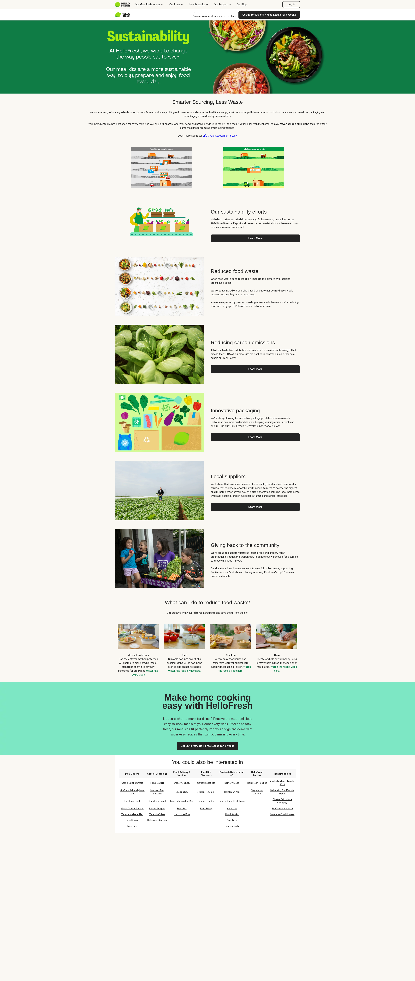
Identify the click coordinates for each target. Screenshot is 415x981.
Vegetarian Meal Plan (132, 814)
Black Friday (206, 808)
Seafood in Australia (282, 808)
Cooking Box (182, 792)
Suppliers (232, 820)
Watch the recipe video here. (184, 670)
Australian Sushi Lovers (282, 814)
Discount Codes (206, 801)
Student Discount (206, 792)
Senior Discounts (206, 783)
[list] (207, 648)
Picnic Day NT (157, 783)
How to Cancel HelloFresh (232, 801)
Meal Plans (132, 820)
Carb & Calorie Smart (132, 783)
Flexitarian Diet (132, 801)
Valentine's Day (157, 814)
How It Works (232, 814)
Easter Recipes (157, 808)
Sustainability (232, 826)
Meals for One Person (132, 808)
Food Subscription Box (181, 801)
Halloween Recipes (157, 820)
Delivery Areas (232, 783)
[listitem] (161, 167)
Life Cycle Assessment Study (220, 135)
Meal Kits (132, 826)
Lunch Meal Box (182, 814)
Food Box (182, 808)
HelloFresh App (232, 792)
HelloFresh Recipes (257, 783)
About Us (232, 808)
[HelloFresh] (122, 4)
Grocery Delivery (181, 783)
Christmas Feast (157, 801)
